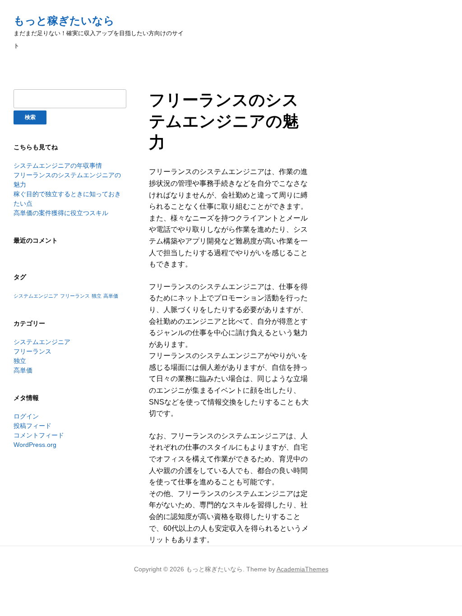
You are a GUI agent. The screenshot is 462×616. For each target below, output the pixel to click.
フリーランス (75, 296)
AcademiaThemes (302, 569)
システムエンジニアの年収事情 (58, 165)
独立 (97, 296)
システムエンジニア (36, 296)
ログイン (26, 416)
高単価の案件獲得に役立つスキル (61, 212)
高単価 (110, 296)
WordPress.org (35, 444)
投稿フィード (32, 425)
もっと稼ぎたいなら (64, 20)
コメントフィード (39, 435)
